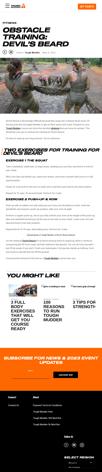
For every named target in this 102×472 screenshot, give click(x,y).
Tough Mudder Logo (19, 6)
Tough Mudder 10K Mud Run (47, 418)
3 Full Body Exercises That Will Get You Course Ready (23, 315)
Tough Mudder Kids (43, 411)
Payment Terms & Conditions (47, 405)
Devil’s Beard (29, 240)
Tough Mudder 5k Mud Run (46, 424)
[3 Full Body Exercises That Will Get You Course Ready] (23, 295)
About (36, 397)
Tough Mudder (13, 128)
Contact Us (13, 405)
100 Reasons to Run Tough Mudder (53, 311)
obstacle (55, 128)
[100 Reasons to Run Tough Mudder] (53, 287)
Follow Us (68, 436)
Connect (12, 397)
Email (30, 371)
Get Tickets (87, 6)
